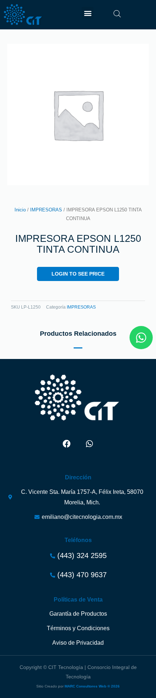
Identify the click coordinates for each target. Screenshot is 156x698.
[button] (88, 13)
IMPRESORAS (46, 209)
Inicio (20, 209)
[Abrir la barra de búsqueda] (117, 13)
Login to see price (78, 274)
